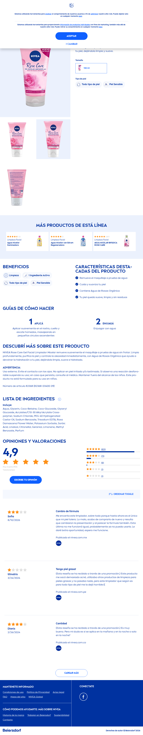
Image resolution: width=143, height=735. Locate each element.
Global (36, 696)
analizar (48, 14)
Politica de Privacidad (38, 692)
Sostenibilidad (61, 715)
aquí (80, 16)
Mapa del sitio (17, 696)
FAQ (5, 696)
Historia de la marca (13, 715)
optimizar (94, 14)
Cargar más (71, 673)
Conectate (87, 686)
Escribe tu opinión (25, 480)
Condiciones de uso (13, 692)
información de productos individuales (75, 25)
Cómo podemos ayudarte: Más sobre (31, 709)
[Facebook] (83, 697)
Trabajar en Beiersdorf (39, 715)
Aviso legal (58, 692)
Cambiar (72, 44)
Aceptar (71, 36)
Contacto (8, 719)
